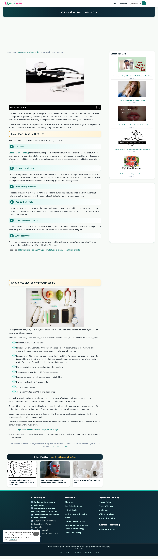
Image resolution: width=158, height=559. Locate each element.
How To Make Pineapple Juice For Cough (132, 100)
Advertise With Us (107, 529)
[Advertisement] (79, 32)
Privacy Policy (105, 502)
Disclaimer (103, 510)
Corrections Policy (73, 532)
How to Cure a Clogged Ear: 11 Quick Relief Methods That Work (132, 76)
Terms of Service (106, 506)
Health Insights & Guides (59, 446)
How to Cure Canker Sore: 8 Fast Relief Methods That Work (132, 125)
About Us (69, 502)
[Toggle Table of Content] (97, 107)
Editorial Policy (71, 510)
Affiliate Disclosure (107, 514)
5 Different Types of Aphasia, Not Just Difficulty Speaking (132, 149)
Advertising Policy (107, 518)
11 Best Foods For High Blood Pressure (132, 174)
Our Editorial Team (73, 506)
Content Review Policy (75, 521)
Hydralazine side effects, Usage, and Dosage (38, 429)
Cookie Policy (13, 539)
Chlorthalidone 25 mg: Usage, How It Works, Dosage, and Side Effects (49, 250)
